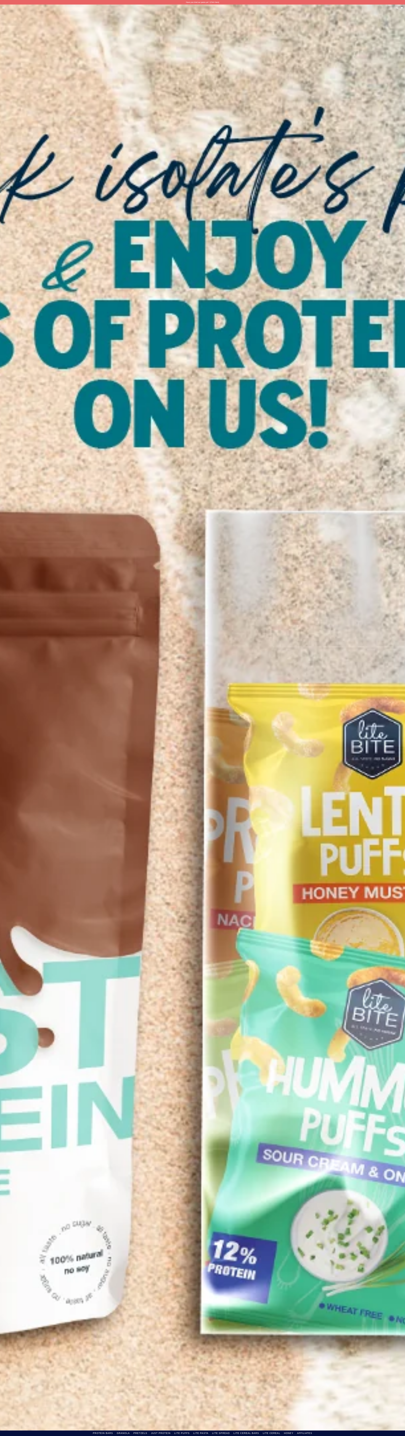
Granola (123, 1433)
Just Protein (161, 1433)
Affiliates (304, 1433)
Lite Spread (221, 1433)
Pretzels (140, 1433)
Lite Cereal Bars (246, 1433)
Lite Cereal (271, 1433)
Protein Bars (103, 1433)
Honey (288, 1433)
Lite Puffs (182, 1433)
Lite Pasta (200, 1433)
